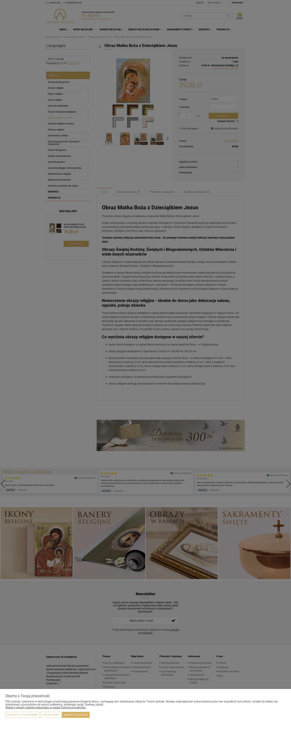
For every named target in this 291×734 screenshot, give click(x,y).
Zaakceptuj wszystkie (76, 715)
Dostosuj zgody (50, 715)
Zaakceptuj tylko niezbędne (22, 715)
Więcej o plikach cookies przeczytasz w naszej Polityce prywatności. (45, 707)
